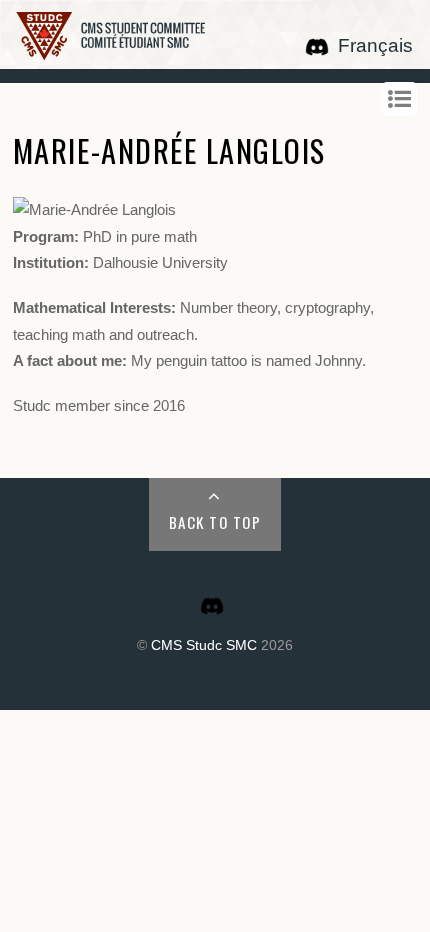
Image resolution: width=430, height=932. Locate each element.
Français (375, 45)
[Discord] (317, 45)
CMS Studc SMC (204, 645)
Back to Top (215, 522)
